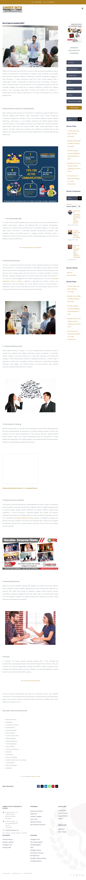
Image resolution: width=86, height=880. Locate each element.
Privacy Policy (62, 810)
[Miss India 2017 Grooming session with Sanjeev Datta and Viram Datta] (70, 246)
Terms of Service (63, 813)
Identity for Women (36, 822)
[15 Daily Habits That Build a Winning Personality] (70, 231)
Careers (60, 818)
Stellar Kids (33, 814)
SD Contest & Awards (36, 842)
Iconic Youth (33, 819)
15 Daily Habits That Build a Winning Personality (73, 133)
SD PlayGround (34, 855)
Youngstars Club (7, 845)
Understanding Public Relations (13, 488)
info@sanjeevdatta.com (12, 830)
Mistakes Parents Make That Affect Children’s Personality (74, 143)
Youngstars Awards (35, 861)
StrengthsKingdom (35, 845)
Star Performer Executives (37, 824)
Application (61, 829)
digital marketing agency (13, 876)
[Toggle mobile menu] (82, 8)
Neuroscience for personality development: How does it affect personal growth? (76, 217)
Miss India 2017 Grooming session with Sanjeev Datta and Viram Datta (76, 251)
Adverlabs (5, 876)
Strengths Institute (35, 850)
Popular (69, 206)
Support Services (63, 816)
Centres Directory (8, 839)
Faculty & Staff (7, 847)
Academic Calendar (8, 842)
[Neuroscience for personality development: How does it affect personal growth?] (70, 211)
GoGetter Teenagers (36, 816)
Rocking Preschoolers (36, 811)
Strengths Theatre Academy (38, 858)
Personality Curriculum (37, 853)
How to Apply (62, 832)
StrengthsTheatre (31, 488)
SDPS (31, 847)
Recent (74, 206)
